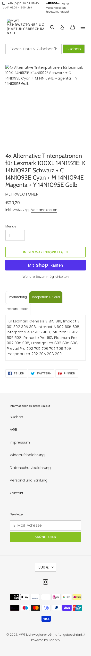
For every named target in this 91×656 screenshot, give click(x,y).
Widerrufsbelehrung (27, 454)
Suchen (16, 416)
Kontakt (16, 493)
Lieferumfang (17, 297)
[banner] (3, 4)
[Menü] (83, 27)
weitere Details (18, 309)
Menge (11, 226)
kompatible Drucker (46, 297)
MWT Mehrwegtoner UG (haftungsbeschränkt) (52, 635)
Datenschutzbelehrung (30, 467)
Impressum (20, 442)
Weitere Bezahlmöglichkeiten (46, 276)
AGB (13, 429)
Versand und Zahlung (29, 480)
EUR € (44, 567)
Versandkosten (44, 209)
